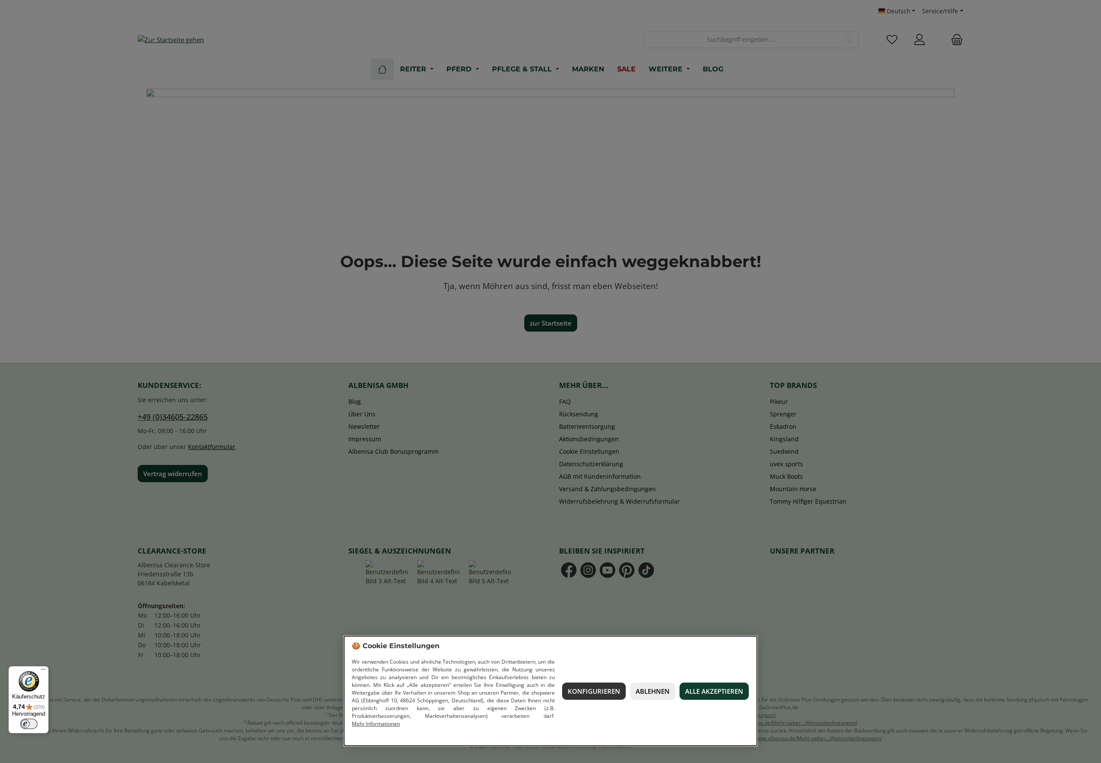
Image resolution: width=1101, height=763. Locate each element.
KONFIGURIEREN (594, 691)
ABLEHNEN (653, 691)
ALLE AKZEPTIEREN (714, 691)
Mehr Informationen (376, 723)
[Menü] (43, 671)
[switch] (28, 724)
